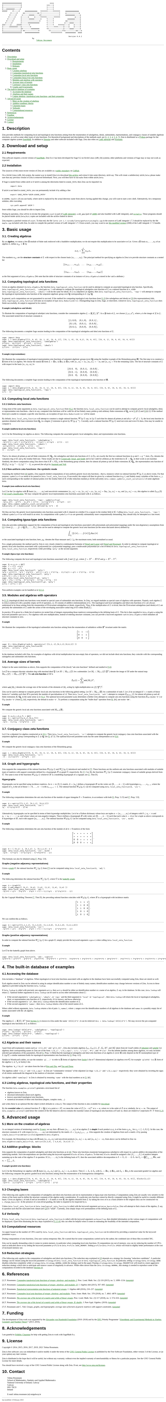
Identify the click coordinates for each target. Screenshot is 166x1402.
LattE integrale (105, 139)
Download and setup (15, 59)
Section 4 (38, 1268)
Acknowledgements (15, 117)
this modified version (117, 223)
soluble (155, 1048)
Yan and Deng (67, 1066)
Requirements (18, 61)
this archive (73, 175)
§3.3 (43, 697)
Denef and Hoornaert (112, 544)
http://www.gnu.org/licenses (93, 1365)
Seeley (84, 1060)
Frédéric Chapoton (22, 1334)
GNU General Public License (82, 1352)
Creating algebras (19, 71)
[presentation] (29, 241)
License (10, 120)
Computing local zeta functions (25, 75)
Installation (16, 64)
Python (142, 137)
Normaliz (118, 139)
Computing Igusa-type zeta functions (27, 78)
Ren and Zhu (51, 1066)
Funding (10, 115)
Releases (16, 66)
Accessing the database (21, 92)
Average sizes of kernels (22, 82)
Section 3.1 (35, 1021)
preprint (130, 1280)
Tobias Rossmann (44, 40)
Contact (10, 122)
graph (11, 868)
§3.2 (71, 409)
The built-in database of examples (21, 89)
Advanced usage (14, 99)
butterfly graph (69, 879)
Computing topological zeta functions (27, 73)
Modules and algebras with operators (27, 80)
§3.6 (116, 736)
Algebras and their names (22, 94)
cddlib (94, 214)
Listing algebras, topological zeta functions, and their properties (38, 96)
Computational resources (22, 110)
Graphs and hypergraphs (22, 87)
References (11, 113)
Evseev (43, 1129)
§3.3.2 (41, 590)
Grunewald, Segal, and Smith (73, 459)
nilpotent (145, 1048)
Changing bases (18, 106)
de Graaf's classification (13, 494)
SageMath (27, 139)
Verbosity (16, 108)
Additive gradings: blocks (22, 103)
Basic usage (12, 68)
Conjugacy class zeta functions (25, 85)
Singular (47, 139)
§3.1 (44, 734)
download (105, 1104)
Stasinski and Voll (58, 464)
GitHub (76, 171)
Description (12, 57)
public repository (63, 171)
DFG (99, 1319)
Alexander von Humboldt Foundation (61, 1319)
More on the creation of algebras (25, 101)
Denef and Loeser (92, 544)
